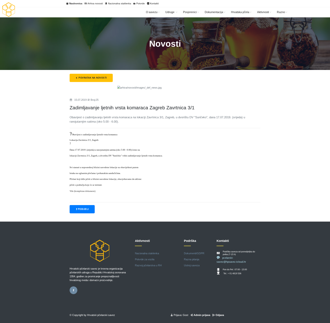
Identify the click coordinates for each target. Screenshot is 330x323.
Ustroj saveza (192, 265)
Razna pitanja (191, 259)
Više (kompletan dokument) (82, 191)
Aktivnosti (263, 12)
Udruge (170, 12)
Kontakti (154, 3)
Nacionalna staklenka (119, 3)
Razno (281, 12)
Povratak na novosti (92, 77)
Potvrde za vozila (144, 259)
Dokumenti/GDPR (194, 253)
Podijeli (83, 209)
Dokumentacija (214, 12)
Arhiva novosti (95, 3)
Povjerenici (190, 12)
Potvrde (140, 3)
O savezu (151, 12)
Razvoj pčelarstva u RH (148, 265)
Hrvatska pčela (240, 12)
